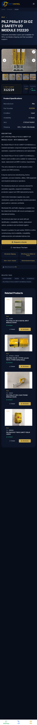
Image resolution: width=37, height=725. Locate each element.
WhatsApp (6, 723)
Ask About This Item (20, 247)
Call (18, 723)
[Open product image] (19, 60)
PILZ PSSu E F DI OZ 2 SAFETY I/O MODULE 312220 (17, 281)
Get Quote (26, 329)
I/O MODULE (30, 278)
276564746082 (7, 278)
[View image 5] (33, 77)
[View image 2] (12, 77)
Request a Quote (20, 242)
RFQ (31, 723)
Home (3, 9)
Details (13, 329)
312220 (17, 278)
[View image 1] (5, 77)
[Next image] (33, 60)
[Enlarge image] (33, 52)
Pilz (23, 278)
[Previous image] (4, 60)
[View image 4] (26, 77)
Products (9, 9)
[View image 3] (19, 77)
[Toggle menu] (33, 4)
